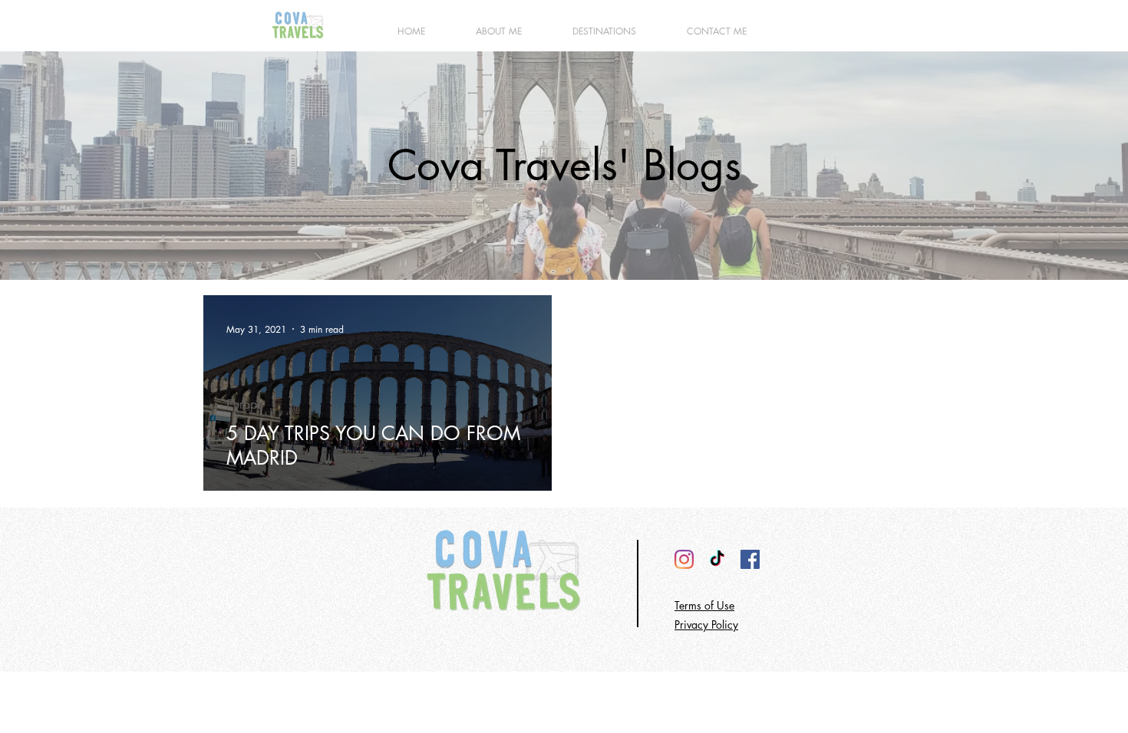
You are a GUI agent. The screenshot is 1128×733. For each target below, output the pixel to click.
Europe (244, 405)
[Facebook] (750, 559)
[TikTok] (717, 559)
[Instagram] (684, 559)
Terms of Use (704, 605)
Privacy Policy (706, 624)
